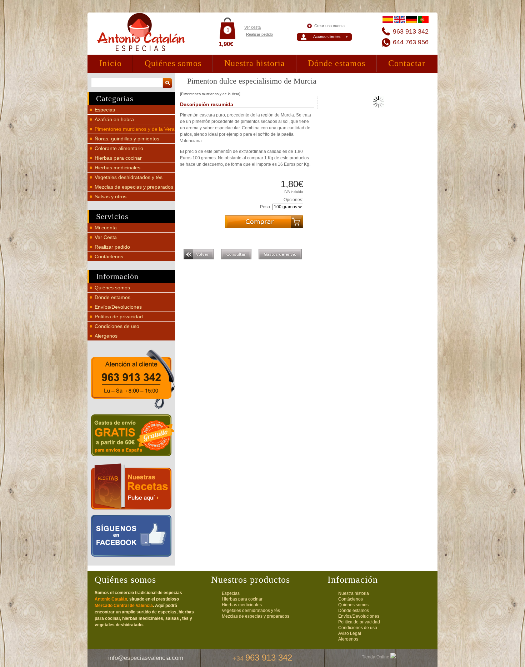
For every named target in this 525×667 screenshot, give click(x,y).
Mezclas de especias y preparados (134, 187)
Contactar (406, 63)
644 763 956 (411, 42)
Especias (105, 110)
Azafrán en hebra (114, 119)
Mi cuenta (106, 227)
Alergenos (106, 336)
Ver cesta (252, 27)
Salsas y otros (110, 196)
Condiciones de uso (117, 326)
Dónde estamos (336, 63)
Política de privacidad (119, 316)
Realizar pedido (259, 34)
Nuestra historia (254, 63)
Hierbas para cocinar (118, 158)
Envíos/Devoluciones (118, 307)
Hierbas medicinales (117, 167)
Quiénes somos (173, 63)
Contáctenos (109, 256)
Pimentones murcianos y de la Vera (135, 129)
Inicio (110, 63)
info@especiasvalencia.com (145, 657)
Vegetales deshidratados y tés (128, 177)
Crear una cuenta (329, 26)
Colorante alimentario (119, 148)
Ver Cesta (106, 237)
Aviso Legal (349, 633)
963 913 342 (411, 31)
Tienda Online (376, 656)
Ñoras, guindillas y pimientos (127, 138)
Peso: (265, 206)
